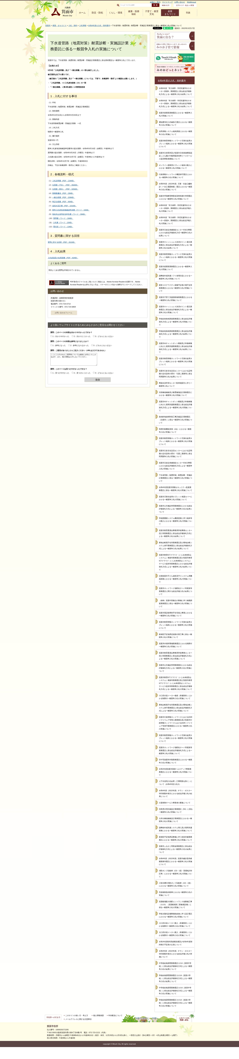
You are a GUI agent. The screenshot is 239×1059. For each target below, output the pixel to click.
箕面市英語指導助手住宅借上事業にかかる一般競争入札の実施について (175, 614)
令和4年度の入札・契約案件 (99, 26)
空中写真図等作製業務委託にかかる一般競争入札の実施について (175, 761)
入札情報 (82, 26)
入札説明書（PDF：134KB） (63, 181)
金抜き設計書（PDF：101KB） (64, 206)
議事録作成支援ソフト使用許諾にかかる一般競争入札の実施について (175, 277)
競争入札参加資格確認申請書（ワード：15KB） (71, 210)
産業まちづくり (170, 12)
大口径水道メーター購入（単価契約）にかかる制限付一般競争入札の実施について (175, 933)
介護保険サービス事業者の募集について (174, 803)
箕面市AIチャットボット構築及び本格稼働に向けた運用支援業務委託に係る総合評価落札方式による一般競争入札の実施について (175, 406)
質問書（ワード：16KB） (63, 218)
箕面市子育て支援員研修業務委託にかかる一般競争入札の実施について (175, 298)
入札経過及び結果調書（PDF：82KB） (63, 258)
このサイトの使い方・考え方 (76, 1015)
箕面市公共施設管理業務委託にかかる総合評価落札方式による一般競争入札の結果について (175, 509)
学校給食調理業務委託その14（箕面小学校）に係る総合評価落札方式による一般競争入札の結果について (175, 978)
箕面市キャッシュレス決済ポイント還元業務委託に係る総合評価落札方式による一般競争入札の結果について (175, 245)
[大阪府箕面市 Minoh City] (62, 12)
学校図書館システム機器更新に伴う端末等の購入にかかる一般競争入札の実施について (175, 521)
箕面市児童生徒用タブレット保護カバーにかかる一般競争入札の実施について (175, 498)
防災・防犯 (97, 12)
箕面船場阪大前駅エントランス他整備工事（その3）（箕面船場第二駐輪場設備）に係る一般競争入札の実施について (175, 905)
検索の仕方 (165, 5)
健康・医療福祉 (133, 12)
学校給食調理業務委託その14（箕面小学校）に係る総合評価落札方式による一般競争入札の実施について (175, 1003)
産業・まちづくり (59, 26)
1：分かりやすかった (61, 336)
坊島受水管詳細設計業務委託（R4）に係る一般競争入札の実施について (176, 810)
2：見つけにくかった (82, 373)
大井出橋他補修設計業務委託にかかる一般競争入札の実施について (175, 819)
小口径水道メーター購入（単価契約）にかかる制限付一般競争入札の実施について (175, 924)
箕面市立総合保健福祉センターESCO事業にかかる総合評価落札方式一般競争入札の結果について (175, 233)
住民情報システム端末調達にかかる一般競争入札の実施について (175, 132)
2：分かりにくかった (82, 336)
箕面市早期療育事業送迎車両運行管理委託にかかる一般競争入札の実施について (175, 197)
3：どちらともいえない (104, 336)
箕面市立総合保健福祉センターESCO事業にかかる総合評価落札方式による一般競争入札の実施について (175, 466)
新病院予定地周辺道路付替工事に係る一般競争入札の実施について (175, 635)
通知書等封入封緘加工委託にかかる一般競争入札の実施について (175, 123)
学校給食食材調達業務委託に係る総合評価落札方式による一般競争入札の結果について (175, 334)
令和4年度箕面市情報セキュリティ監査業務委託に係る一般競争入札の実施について (175, 488)
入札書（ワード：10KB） (63, 223)
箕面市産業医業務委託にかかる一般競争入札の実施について (175, 114)
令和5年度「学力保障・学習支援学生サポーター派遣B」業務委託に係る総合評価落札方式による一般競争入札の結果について (175, 91)
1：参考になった (59, 345)
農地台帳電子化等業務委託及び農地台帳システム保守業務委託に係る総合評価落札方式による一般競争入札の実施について (175, 708)
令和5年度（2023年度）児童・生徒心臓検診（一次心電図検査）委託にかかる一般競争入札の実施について (175, 187)
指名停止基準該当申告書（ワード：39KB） (69, 214)
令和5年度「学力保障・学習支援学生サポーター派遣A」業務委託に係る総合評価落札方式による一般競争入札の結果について (175, 104)
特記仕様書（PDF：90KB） (63, 202)
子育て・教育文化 (151, 12)
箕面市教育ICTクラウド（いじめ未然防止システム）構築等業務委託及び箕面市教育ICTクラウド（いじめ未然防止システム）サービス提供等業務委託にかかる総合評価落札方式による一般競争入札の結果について (175, 562)
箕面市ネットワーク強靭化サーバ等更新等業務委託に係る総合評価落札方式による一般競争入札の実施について (175, 750)
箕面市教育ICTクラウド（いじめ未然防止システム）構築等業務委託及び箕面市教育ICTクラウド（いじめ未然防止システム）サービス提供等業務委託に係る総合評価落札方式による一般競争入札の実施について (175, 683)
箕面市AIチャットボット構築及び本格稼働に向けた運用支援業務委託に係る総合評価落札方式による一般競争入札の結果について (175, 347)
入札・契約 (72, 26)
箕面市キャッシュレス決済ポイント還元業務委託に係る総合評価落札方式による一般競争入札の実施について (175, 310)
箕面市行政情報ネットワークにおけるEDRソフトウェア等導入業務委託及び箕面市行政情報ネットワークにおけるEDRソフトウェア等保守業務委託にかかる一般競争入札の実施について (175, 723)
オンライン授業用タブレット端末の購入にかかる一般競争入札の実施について (175, 166)
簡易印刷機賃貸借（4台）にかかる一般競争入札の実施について (175, 430)
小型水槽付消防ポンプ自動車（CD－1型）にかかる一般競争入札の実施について (175, 884)
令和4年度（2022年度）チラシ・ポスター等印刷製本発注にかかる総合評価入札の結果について (175, 793)
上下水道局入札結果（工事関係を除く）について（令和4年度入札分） (175, 782)
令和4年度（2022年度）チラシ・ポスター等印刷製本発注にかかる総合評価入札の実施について (175, 954)
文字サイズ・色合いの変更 (185, 5)
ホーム (82, 12)
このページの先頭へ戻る (184, 1019)
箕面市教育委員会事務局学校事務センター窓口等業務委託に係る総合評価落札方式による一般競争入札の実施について (175, 656)
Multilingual (191, 2)
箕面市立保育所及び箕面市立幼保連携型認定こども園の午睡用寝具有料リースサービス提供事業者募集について (175, 156)
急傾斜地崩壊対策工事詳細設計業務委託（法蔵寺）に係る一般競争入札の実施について (175, 420)
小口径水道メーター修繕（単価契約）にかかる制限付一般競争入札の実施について (175, 697)
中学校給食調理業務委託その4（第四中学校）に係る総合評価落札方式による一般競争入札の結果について (175, 966)
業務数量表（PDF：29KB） (63, 193)
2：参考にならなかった (79, 345)
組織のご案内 (155, 2)
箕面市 (48, 26)
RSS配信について (115, 1015)
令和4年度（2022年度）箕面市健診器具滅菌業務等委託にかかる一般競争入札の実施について (175, 861)
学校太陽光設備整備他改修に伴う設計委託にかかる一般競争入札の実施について (175, 915)
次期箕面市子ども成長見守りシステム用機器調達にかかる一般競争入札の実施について (175, 579)
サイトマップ (167, 2)
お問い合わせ (179, 2)
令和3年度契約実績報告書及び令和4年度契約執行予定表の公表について (175, 943)
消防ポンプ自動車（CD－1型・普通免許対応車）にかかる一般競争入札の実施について (175, 874)
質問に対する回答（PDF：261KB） (62, 242)
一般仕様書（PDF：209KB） (63, 197)
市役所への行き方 (53, 1017)
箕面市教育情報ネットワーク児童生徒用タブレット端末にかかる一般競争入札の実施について (175, 144)
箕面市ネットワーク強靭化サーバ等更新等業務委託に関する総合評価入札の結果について (175, 591)
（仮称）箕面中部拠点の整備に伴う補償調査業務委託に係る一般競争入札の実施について (175, 603)
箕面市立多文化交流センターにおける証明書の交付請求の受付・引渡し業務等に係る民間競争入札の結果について (175, 374)
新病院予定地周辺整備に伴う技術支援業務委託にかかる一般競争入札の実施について (175, 838)
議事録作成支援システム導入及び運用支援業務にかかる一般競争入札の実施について (175, 829)
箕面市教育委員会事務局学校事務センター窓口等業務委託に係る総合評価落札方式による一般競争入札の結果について (175, 533)
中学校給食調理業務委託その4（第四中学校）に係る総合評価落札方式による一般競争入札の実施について (175, 991)
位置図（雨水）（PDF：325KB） (65, 189)
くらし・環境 (115, 12)
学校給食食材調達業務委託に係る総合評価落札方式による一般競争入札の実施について (175, 322)
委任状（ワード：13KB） (63, 227)
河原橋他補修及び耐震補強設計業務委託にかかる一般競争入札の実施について (175, 393)
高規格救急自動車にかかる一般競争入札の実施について (175, 893)
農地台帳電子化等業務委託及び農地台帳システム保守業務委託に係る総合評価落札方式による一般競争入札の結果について (175, 546)
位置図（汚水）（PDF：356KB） (65, 185)
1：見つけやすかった (61, 373)
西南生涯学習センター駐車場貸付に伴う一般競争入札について (175, 384)
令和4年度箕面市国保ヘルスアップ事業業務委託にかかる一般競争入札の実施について (175, 772)
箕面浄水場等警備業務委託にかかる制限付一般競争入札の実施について (175, 645)
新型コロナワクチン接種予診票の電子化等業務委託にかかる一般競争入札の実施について (175, 288)
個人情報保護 (98, 1015)
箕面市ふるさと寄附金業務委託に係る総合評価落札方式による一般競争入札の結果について (175, 849)
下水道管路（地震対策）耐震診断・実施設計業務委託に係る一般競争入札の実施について (175, 478)
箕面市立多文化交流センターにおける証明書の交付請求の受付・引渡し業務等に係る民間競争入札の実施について (175, 454)
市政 (188, 12)
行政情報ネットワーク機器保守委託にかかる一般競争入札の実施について (175, 175)
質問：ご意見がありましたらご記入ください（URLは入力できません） (78, 350)
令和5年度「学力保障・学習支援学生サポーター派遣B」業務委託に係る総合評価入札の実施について (175, 208)
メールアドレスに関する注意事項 (78, 1019)
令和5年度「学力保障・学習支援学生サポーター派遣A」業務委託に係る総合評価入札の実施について (175, 220)
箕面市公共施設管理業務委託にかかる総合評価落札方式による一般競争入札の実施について (175, 668)
